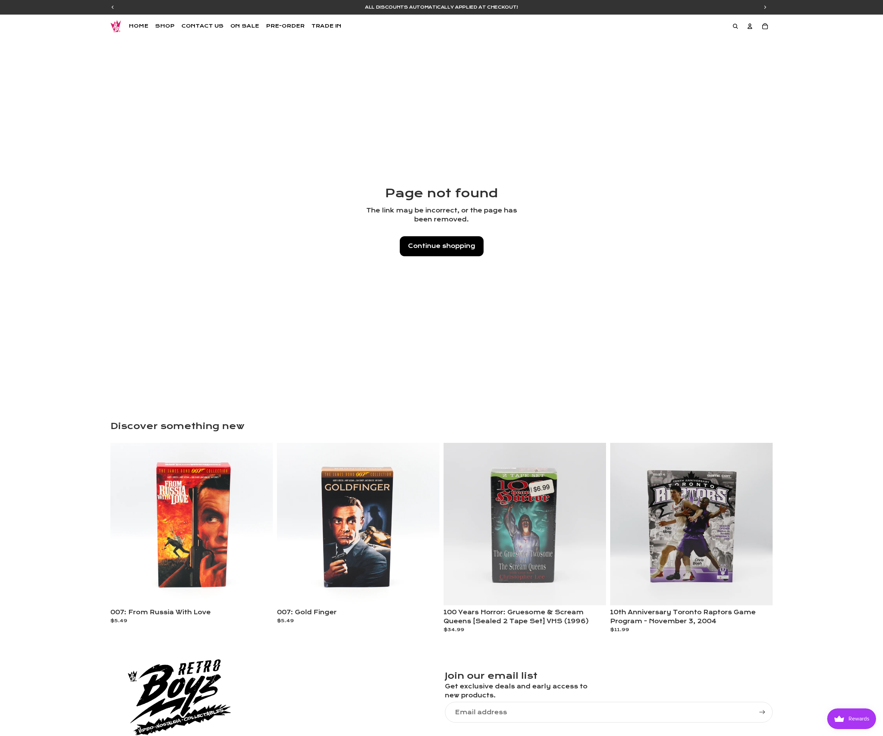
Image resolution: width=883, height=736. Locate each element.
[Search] (735, 26)
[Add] (262, 595)
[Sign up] (762, 712)
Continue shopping (441, 246)
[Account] (749, 26)
